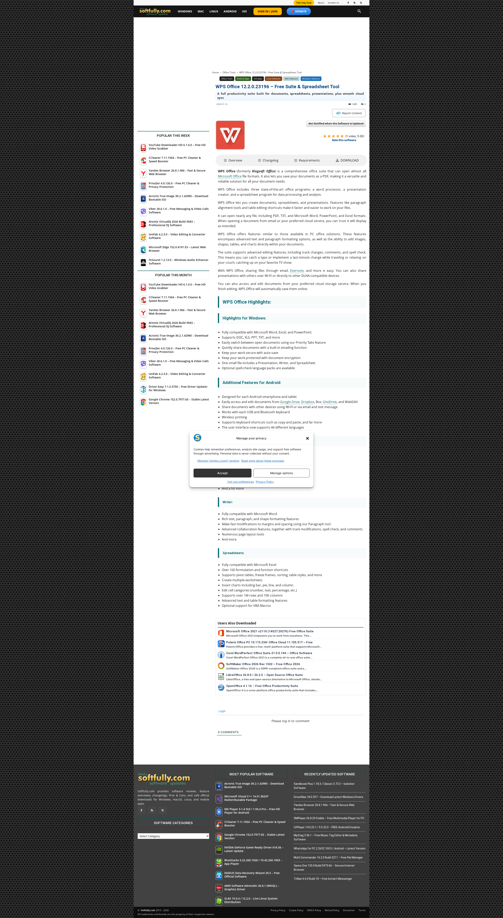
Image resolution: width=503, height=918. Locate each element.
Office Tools (229, 72)
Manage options (281, 473)
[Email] (279, 113)
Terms (362, 910)
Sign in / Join (267, 11)
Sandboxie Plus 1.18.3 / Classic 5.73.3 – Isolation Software (324, 785)
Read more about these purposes (262, 460)
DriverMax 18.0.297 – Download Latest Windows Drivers (328, 797)
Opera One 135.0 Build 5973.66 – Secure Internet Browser (324, 867)
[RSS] (355, 3)
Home (215, 72)
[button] (307, 438)
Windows (185, 11)
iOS (244, 11)
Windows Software (311, 78)
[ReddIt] (270, 113)
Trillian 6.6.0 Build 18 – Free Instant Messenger (323, 878)
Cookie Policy (296, 910)
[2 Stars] (329, 136)
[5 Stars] (342, 136)
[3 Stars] (333, 136)
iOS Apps (258, 78)
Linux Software (273, 78)
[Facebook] (348, 3)
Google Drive (289, 402)
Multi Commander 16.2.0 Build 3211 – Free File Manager (328, 857)
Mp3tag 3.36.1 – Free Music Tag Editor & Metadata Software (325, 837)
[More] (289, 113)
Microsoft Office (229, 176)
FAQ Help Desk (303, 2)
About (321, 2)
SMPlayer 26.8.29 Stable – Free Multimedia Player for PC (329, 818)
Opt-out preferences (240, 481)
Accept (222, 473)
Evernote (297, 270)
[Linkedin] (261, 113)
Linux (213, 11)
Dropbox (307, 402)
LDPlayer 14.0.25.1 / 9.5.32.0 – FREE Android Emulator (327, 827)
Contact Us (333, 2)
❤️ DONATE (299, 11)
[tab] (233, 160)
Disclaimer (349, 910)
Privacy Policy (265, 481)
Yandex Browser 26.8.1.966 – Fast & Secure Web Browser (324, 807)
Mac (201, 11)
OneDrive (330, 402)
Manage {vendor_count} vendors (218, 460)
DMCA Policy (314, 910)
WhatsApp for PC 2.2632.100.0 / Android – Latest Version (329, 848)
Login (222, 711)
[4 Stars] (338, 136)
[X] (361, 3)
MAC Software (291, 78)
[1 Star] (325, 136)
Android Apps (243, 78)
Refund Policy (332, 910)
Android (230, 11)
